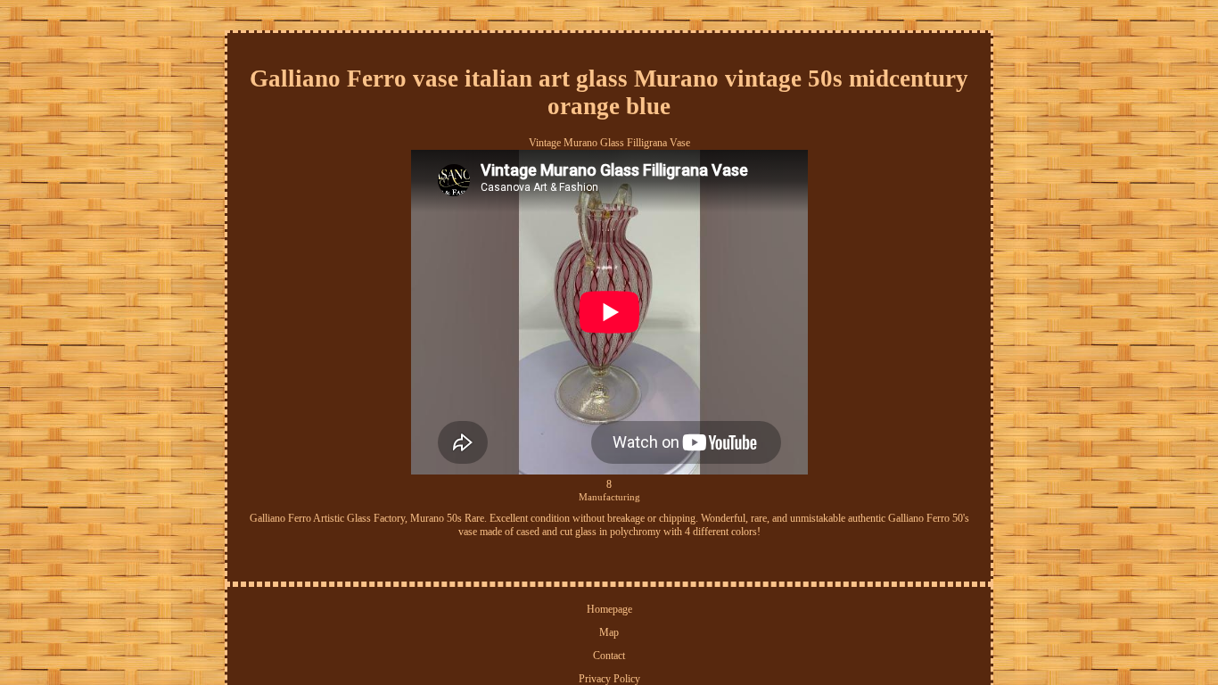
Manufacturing (609, 496)
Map (609, 632)
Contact (609, 655)
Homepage (609, 609)
